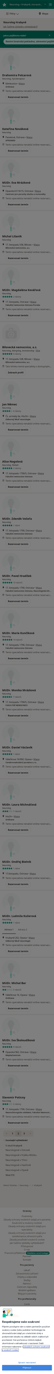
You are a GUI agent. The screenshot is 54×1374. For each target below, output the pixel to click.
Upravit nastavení (27, 1362)
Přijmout (27, 1367)
